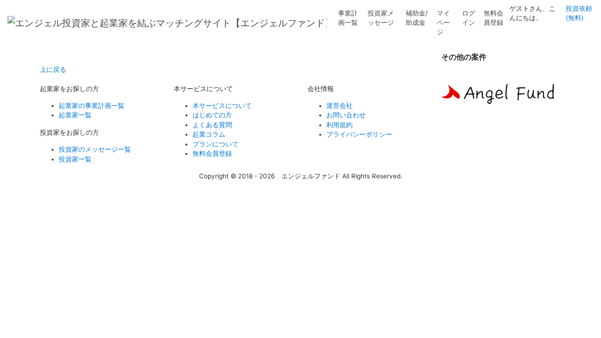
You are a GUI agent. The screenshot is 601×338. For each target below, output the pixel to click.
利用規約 (339, 125)
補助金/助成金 (417, 17)
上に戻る (53, 69)
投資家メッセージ (381, 17)
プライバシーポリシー (359, 134)
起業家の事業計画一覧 (91, 105)
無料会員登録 (493, 17)
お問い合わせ (346, 115)
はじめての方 (212, 115)
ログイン (468, 17)
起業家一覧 (75, 115)
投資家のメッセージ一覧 (95, 149)
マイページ (443, 22)
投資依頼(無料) (579, 13)
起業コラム (209, 134)
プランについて (216, 144)
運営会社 (339, 105)
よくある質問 (212, 125)
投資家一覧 (75, 159)
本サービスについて (222, 105)
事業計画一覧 (348, 17)
